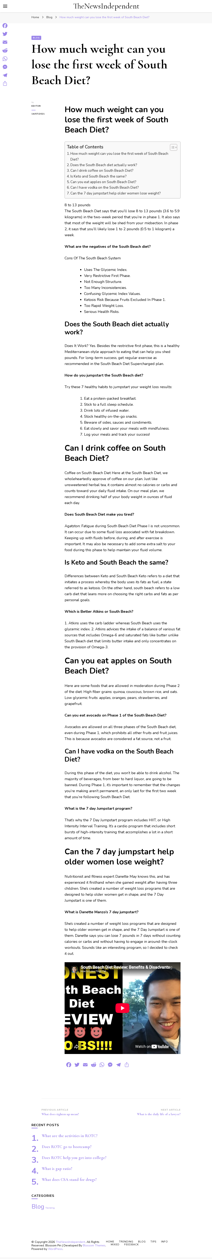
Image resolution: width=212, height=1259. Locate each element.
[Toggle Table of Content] (171, 147)
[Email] (5, 42)
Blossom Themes (94, 1245)
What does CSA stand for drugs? (69, 1179)
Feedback (131, 1244)
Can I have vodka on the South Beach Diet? (104, 187)
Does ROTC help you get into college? (74, 1157)
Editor (36, 106)
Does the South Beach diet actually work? (103, 165)
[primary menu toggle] (5, 6)
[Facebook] (5, 25)
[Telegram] (5, 75)
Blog (36, 37)
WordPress (55, 1249)
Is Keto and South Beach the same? (98, 176)
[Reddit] (5, 50)
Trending (50, 1207)
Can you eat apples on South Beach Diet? (103, 182)
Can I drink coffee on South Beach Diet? (101, 170)
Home (110, 1241)
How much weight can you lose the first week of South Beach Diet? (119, 156)
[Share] (5, 83)
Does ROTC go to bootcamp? (67, 1146)
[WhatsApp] (5, 59)
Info (164, 1241)
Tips (153, 1241)
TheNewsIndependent (106, 6)
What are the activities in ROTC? (70, 1135)
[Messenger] (5, 67)
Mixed (115, 1244)
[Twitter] (5, 34)
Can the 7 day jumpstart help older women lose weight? (115, 193)
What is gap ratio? (57, 1168)
